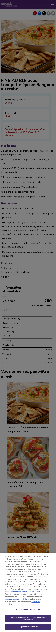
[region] (28, 592)
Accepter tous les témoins (28, 627)
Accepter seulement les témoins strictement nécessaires (28, 618)
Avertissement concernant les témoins (25, 591)
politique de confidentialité (16, 599)
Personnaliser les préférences (28, 609)
